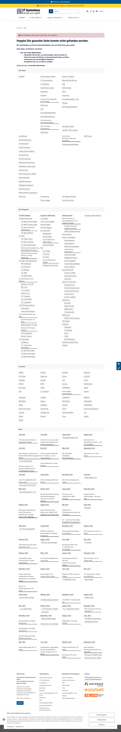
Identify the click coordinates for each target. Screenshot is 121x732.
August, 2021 (88, 526)
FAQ (41, 248)
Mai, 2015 (22, 606)
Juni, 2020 (65, 539)
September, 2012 (89, 642)
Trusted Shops (47, 237)
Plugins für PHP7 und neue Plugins (71, 575)
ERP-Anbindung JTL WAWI (27, 174)
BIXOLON (87, 373)
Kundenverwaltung (25, 140)
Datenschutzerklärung (69, 80)
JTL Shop (21, 236)
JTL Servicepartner (46, 80)
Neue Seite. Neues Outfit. (93, 658)
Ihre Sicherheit (45, 231)
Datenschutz (20, 726)
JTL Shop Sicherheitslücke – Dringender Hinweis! (28, 441)
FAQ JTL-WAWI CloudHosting (45, 127)
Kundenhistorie (24, 155)
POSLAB (64, 405)
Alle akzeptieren (102, 715)
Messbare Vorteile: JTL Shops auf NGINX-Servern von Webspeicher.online (27, 468)
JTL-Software (44, 391)
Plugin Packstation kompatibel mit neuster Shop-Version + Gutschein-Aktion (27, 577)
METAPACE (22, 401)
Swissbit (21, 413)
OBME (21, 405)
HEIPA (42, 388)
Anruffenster (23, 136)
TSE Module (66, 321)
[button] (93, 11)
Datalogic (22, 380)
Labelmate (22, 397)
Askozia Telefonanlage (48, 619)
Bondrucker (66, 300)
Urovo (64, 416)
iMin (20, 391)
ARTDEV (43, 373)
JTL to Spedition (26, 302)
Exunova (64, 384)
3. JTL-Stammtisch (25, 609)
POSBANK (43, 405)
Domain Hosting (26, 336)
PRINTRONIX (88, 405)
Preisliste (43, 95)
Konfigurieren (101, 719)
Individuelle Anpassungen (27, 166)
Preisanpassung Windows (70, 144)
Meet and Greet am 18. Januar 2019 (91, 559)
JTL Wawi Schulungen (28, 357)
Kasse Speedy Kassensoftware (67, 393)
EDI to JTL (24, 287)
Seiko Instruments (25, 409)
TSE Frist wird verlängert (49, 542)
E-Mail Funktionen (25, 147)
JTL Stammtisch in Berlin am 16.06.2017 (92, 575)
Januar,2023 (66, 489)
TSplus (21, 416)
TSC (85, 413)
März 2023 (22, 489)
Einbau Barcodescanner (72, 288)
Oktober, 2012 (67, 642)
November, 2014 (24, 616)
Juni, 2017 (65, 569)
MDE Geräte (66, 315)
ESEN (42, 384)
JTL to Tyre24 (25, 290)
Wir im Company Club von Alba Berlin (93, 610)
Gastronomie (25, 308)
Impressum (65, 95)
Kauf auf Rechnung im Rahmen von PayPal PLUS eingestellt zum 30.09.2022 (49, 512)
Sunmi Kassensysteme (91, 409)
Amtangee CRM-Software (93, 215)
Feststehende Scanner (71, 291)
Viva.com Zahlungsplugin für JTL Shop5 (48, 100)
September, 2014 (46, 616)
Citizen (64, 376)
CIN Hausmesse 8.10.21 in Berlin (92, 532)
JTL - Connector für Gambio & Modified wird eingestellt (71, 521)
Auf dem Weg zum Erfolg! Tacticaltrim (27, 630)
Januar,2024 (44, 475)
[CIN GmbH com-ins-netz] (28, 11)
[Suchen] (51, 11)
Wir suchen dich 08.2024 (27, 485)
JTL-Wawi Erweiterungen (29, 225)
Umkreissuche (23, 170)
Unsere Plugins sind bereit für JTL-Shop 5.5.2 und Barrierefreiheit (48, 456)
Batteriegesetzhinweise (69, 107)
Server (66, 333)
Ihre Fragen (46, 251)
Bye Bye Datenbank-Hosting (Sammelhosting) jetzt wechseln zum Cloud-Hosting (49, 497)
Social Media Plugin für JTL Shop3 (27, 648)
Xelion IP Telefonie (68, 76)
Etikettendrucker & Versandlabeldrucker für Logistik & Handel (70, 221)
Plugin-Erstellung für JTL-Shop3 (70, 648)
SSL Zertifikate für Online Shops (49, 241)
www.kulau (45, 612)
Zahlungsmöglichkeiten (48, 113)
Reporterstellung (24, 189)
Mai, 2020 (87, 539)
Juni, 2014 (87, 616)
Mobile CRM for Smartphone (28, 193)
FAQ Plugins (44, 132)
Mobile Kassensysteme (71, 246)
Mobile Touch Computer (72, 318)
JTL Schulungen (24, 339)
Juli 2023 (87, 475)
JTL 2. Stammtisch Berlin (71, 609)
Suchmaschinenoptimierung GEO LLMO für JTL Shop (30, 249)
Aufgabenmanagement (26, 185)
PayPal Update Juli (91, 478)
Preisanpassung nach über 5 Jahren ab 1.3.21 (28, 546)
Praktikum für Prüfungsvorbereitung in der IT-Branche (71, 512)
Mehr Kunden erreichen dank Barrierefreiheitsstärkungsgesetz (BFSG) (29, 456)
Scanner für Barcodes (69, 282)
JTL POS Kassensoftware (27, 305)
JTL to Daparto (25, 296)
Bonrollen (67, 303)
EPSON (21, 384)
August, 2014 (66, 616)
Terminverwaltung (25, 159)
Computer (65, 324)
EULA (64, 92)
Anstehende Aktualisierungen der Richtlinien (69, 138)
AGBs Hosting (66, 88)
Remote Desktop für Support (49, 261)
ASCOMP (65, 373)
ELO (63, 380)
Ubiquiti (43, 416)
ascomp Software (48, 245)
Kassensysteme (69, 243)
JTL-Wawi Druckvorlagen (29, 222)
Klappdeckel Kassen (70, 258)
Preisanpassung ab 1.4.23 (27, 492)
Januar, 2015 (66, 606)
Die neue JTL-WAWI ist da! (93, 655)
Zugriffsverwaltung (25, 181)
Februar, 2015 (45, 606)
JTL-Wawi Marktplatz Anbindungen (28, 229)
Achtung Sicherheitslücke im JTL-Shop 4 (70, 532)
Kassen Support (45, 225)
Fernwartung (44, 196)
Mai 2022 (65, 505)
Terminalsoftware (26, 333)
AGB (63, 84)
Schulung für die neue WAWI (69, 656)
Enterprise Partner (68, 200)
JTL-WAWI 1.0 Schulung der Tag (71, 601)
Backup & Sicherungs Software (28, 329)
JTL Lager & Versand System (28, 261)
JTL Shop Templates (27, 242)
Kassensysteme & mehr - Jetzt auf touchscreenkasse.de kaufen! (70, 561)
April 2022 (87, 505)
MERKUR (87, 397)
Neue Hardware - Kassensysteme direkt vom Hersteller (92, 649)
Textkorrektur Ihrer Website (49, 624)
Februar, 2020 (23, 553)
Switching (67, 279)
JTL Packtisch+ (26, 267)
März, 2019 (44, 553)
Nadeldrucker (68, 309)
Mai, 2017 (87, 569)
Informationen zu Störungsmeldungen (47, 121)
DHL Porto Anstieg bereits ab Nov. (70, 481)
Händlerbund (47, 234)
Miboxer (43, 401)
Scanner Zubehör (70, 297)
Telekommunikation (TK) (70, 342)
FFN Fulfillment (26, 264)
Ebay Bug (88, 508)
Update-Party (89, 597)
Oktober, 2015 (45, 594)
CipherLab (43, 376)
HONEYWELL (66, 388)
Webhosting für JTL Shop (29, 325)
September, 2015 (67, 594)
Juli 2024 (22, 475)
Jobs (41, 109)
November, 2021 (67, 526)
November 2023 (67, 475)
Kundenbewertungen (47, 88)
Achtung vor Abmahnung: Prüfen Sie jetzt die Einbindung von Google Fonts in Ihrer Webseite (27, 513)
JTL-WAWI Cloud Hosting (93, 619)
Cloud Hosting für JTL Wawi (28, 321)
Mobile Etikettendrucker (72, 231)
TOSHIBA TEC (44, 413)
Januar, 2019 (66, 553)
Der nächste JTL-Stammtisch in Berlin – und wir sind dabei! (93, 442)
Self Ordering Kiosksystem (68, 251)
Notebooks (67, 327)
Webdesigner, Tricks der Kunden (69, 622)
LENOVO (43, 397)
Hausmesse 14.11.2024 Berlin (91, 455)
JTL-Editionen (44, 84)
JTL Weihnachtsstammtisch (49, 600)
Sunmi (64, 409)
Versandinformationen (47, 116)
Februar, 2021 (23, 539)
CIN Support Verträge (69, 196)
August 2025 (88, 435)
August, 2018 (44, 569)
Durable (43, 380)
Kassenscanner (69, 294)
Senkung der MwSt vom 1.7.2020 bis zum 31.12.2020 (69, 547)
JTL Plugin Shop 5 (27, 239)
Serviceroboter (67, 234)
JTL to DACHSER (26, 299)
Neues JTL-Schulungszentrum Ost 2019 (26, 588)
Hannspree (22, 388)
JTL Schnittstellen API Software (26, 280)
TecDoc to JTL (25, 293)
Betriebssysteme (69, 339)
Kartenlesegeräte (70, 261)
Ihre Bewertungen (68, 126)
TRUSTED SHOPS (67, 413)
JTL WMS (24, 273)
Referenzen (44, 105)
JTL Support (44, 218)
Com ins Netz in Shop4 (26, 597)
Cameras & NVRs (69, 273)
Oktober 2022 (23, 505)
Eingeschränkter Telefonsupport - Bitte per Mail (92, 496)
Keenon (86, 391)
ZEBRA (21, 420)
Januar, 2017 (23, 594)
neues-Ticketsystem (25, 461)
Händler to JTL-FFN (27, 284)
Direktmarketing (24, 178)
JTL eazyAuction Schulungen (26, 346)
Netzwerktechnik (67, 270)
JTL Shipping (25, 270)
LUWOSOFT (66, 397)
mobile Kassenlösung (28, 311)
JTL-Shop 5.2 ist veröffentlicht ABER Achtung (68, 496)
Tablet (66, 336)
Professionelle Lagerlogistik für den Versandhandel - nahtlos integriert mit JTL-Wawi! (49, 650)
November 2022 (89, 489)
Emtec (86, 380)
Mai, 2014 (22, 642)
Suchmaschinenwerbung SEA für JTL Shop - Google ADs (29, 255)
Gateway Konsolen (70, 276)
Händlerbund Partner (91, 622)
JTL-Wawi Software (27, 233)
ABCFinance (88, 136)
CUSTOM (87, 376)
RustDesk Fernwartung (50, 265)
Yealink (86, 416)
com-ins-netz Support (47, 222)
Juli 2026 (22, 435)
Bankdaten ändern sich (70, 438)
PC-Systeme (68, 330)
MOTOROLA (66, 401)
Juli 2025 (22, 448)
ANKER (21, 373)
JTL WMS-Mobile (26, 276)
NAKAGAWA (88, 401)
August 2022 (44, 505)
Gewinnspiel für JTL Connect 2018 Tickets (47, 575)
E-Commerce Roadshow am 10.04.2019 (49, 559)
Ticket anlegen (45, 200)
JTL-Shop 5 (88, 542)
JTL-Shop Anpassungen (28, 245)
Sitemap (64, 103)
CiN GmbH (22, 376)
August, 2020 (44, 539)
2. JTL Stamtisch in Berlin (49, 609)
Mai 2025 (43, 448)
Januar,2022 (44, 526)
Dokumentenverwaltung (26, 162)
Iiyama (86, 388)
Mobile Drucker (69, 306)
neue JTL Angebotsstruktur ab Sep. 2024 (27, 481)
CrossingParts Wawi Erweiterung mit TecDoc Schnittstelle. (26, 560)
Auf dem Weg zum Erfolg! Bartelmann (27, 622)
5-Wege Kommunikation (26, 151)
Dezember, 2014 (89, 606)
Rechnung (22, 196)
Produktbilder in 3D (69, 579)
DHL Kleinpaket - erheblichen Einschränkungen (67, 456)
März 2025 (65, 448)
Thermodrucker (69, 312)
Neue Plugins (89, 579)
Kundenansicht (24, 144)
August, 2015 (88, 594)
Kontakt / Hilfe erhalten (70, 130)
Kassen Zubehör (69, 267)
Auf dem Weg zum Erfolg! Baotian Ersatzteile (27, 637)
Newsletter (44, 92)
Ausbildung (24, 342)
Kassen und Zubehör (68, 237)
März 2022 (22, 526)
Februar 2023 (44, 489)
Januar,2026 (66, 435)
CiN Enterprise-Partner (47, 76)
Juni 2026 (43, 435)
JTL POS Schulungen (28, 350)
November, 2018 (24, 569)
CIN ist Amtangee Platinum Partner (49, 481)
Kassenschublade (70, 255)
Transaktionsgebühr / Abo (70, 99)
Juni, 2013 (44, 642)
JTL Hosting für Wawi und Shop (27, 315)
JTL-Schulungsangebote (27, 529)
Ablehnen (102, 724)
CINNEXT (22, 18)
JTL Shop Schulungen (28, 353)
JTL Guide (46, 257)
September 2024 (89, 448)
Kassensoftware (69, 240)
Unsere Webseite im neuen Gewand (49, 464)
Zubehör (64, 345)
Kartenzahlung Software (72, 264)
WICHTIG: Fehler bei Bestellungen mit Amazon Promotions (48, 533)
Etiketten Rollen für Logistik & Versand (70, 227)
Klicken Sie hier (22, 65)
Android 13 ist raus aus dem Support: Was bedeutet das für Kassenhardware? (49, 442)
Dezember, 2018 (89, 553)
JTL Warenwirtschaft (25, 218)
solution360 (44, 409)
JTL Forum (46, 254)
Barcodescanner (69, 285)
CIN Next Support (46, 228)
